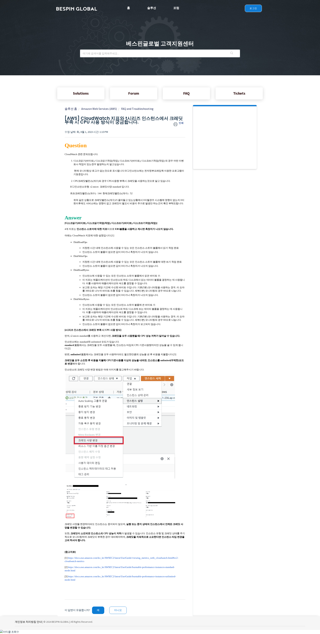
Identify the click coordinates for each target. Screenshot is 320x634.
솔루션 (151, 8)
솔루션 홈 (71, 109)
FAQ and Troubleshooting (137, 109)
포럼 (176, 8)
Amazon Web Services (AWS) (99, 109)
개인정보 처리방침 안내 (28, 621)
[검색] (232, 53)
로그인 (253, 8)
